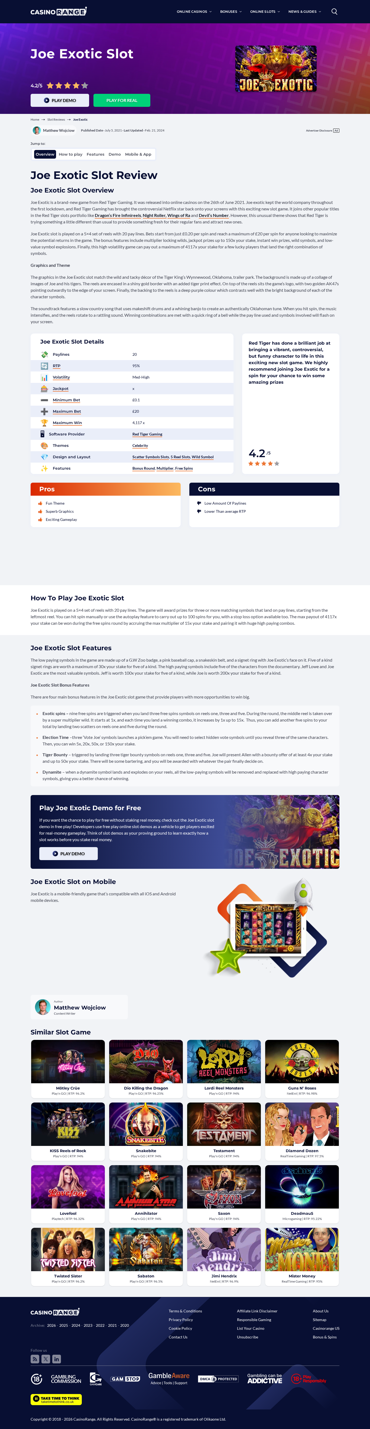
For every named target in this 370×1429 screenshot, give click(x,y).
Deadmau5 (302, 1213)
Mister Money (302, 1276)
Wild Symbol (203, 456)
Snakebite (146, 1150)
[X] (45, 1359)
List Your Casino (250, 1328)
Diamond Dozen (302, 1150)
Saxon (224, 1213)
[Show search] (334, 11)
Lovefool (68, 1213)
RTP (56, 365)
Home (35, 119)
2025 (63, 1325)
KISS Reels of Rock (68, 1150)
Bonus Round (143, 468)
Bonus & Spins (325, 1337)
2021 (112, 1325)
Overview (45, 154)
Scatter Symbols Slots (150, 456)
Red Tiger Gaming (147, 434)
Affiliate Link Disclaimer (257, 1311)
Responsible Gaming (254, 1319)
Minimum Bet (66, 400)
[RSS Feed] (35, 1359)
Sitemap (319, 1319)
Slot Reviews (56, 119)
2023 (88, 1325)
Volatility (61, 377)
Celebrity (140, 445)
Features (95, 154)
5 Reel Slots (180, 456)
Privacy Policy (181, 1319)
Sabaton (146, 1276)
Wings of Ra (178, 215)
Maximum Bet (67, 411)
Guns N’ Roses (302, 1088)
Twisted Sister (68, 1276)
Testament (224, 1150)
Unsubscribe (247, 1337)
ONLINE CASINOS (192, 11)
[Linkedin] (56, 1359)
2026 (51, 1325)
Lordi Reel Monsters (224, 1088)
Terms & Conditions (185, 1311)
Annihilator (146, 1213)
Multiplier (165, 468)
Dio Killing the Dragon (146, 1088)
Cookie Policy (180, 1328)
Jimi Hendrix (224, 1276)
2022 (100, 1325)
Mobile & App (138, 154)
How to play (70, 154)
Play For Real (121, 100)
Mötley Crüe (68, 1088)
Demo (115, 154)
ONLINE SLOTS (262, 11)
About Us (321, 1311)
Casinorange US (326, 1328)
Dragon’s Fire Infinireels (118, 215)
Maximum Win (67, 422)
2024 (76, 1325)
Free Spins (184, 468)
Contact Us (178, 1337)
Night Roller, (155, 215)
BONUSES (228, 11)
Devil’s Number (214, 215)
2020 (124, 1325)
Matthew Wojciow (58, 130)
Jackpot (61, 388)
